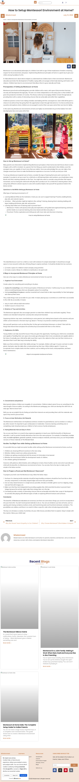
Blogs (37, 764)
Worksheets (39, 757)
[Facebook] (69, 66)
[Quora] (71, 770)
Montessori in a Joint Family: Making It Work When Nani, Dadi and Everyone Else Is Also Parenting (59, 653)
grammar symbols (25, 437)
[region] (20, 770)
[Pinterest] (66, 770)
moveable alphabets (13, 437)
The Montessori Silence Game (15, 632)
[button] (35, 2)
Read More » (7, 643)
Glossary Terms (40, 762)
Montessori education (20, 500)
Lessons (38, 758)
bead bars (65, 435)
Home (4, 19)
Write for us (39, 768)
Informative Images (41, 760)
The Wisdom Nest (28, 440)
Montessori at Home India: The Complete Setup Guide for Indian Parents (19, 726)
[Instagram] (74, 66)
